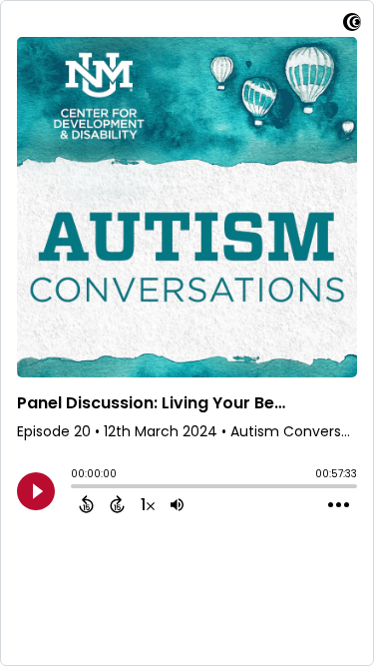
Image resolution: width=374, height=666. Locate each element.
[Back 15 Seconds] (86, 504)
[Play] (36, 491)
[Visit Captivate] (352, 25)
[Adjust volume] (177, 504)
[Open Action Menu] (338, 505)
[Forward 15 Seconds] (117, 504)
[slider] (76, 488)
